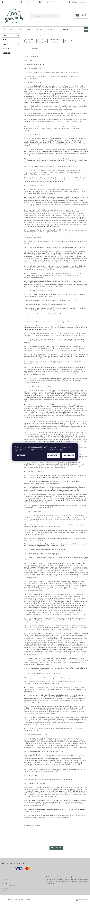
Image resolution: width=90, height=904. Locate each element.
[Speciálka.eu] (14, 16)
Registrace (84, 2)
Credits (5, 890)
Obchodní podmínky (9, 885)
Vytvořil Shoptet (83, 899)
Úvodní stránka (4, 29)
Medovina (51, 29)
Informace (6, 879)
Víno (28, 29)
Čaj (20, 29)
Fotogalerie (64, 29)
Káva (11, 29)
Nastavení (21, 455)
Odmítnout (53, 455)
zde (61, 450)
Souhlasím (69, 455)
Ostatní (39, 29)
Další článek (56, 848)
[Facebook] (3, 2)
